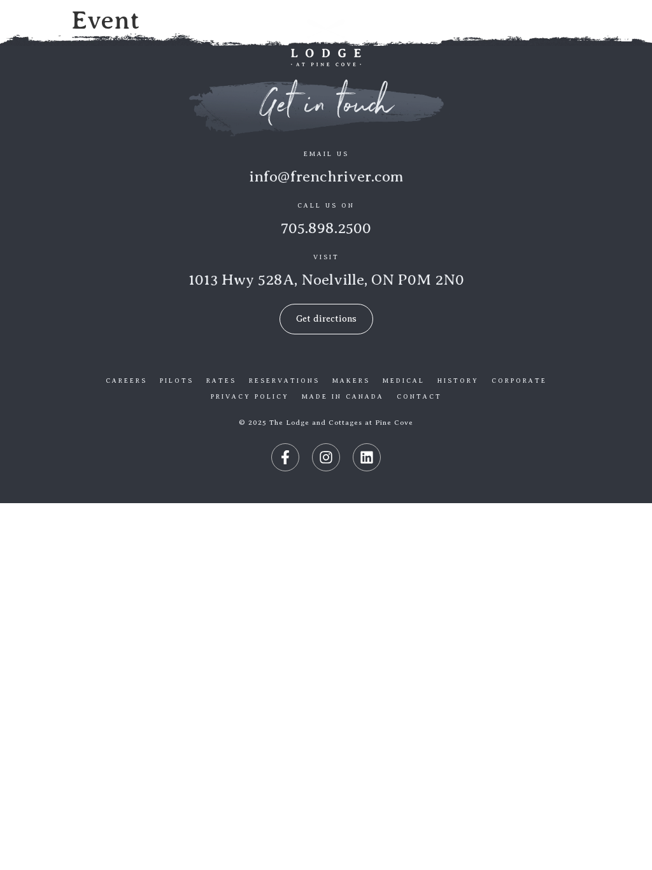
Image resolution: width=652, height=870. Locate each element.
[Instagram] (326, 457)
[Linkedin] (367, 457)
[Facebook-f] (285, 457)
